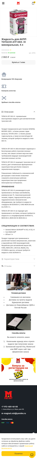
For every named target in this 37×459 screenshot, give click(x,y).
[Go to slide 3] (20, 34)
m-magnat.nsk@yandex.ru (13, 413)
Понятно (19, 453)
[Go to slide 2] (18, 34)
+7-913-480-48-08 (9, 406)
